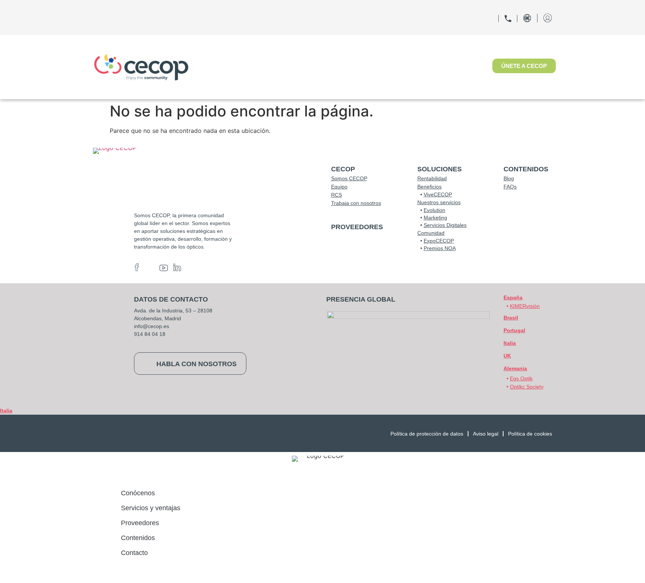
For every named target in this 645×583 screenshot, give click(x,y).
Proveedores (140, 523)
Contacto (134, 552)
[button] (515, 368)
